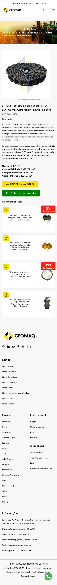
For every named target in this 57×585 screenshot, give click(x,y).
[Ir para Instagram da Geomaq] (23, 346)
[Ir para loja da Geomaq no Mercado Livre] (29, 346)
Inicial (22, 29)
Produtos (31, 29)
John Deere (7, 459)
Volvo (4, 496)
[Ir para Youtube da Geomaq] (13, 347)
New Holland (8, 485)
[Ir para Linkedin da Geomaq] (8, 346)
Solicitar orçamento (23, 193)
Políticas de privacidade (41, 468)
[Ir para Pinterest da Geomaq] (3, 346)
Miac (4, 480)
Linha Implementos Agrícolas (15, 393)
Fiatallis (5, 443)
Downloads (35, 437)
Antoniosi (6, 421)
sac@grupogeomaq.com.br (19, 545)
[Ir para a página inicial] (12, 10)
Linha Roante (8, 398)
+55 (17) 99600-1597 (22, 550)
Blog (32, 432)
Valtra (4, 491)
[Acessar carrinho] (53, 10)
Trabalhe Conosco (38, 457)
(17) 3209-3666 (28, 3)
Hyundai (6, 448)
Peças (33, 421)
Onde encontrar (37, 427)
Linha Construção (10, 382)
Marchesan (7, 469)
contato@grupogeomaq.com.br (22, 539)
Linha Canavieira (9, 377)
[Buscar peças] (43, 10)
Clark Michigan (8, 437)
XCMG (5, 501)
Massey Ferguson (10, 475)
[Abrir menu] (48, 10)
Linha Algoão (8, 366)
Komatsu (6, 464)
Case (4, 427)
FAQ (32, 463)
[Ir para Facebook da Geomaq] (18, 346)
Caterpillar (7, 432)
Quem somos (36, 452)
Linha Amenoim (9, 371)
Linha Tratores (8, 403)
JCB (4, 453)
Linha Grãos (7, 387)
